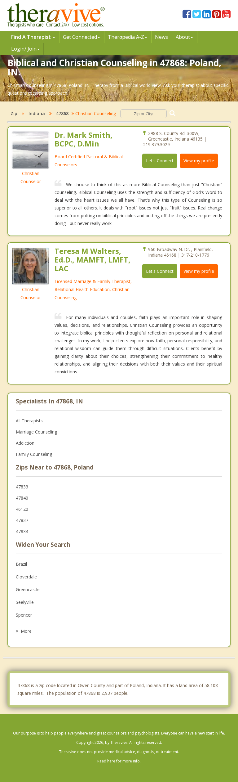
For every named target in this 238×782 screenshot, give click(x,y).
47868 (62, 113)
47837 (22, 520)
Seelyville (25, 602)
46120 (22, 509)
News (161, 37)
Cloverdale (26, 577)
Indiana (37, 113)
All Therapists (29, 421)
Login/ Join (24, 48)
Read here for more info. (119, 761)
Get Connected (80, 37)
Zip (14, 113)
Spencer (24, 615)
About (183, 37)
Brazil (21, 564)
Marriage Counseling (36, 432)
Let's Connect (160, 161)
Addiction (25, 443)
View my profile (198, 161)
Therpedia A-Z (126, 37)
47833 (22, 487)
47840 (22, 498)
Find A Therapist (31, 37)
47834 (22, 531)
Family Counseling (34, 454)
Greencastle (28, 589)
